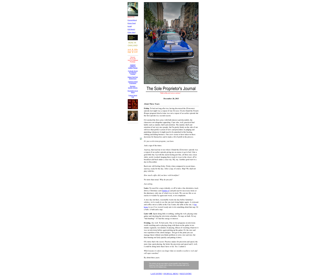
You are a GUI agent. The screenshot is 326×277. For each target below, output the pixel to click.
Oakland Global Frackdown (133, 82)
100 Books (131, 29)
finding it (165, 190)
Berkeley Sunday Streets (133, 87)
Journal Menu (132, 20)
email (129, 26)
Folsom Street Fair (132, 96)
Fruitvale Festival (133, 72)
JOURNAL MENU (171, 273)
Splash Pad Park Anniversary (133, 77)
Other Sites (131, 32)
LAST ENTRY (156, 273)
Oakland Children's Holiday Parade (133, 66)
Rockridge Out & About (133, 91)
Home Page (131, 23)
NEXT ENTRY (186, 273)
